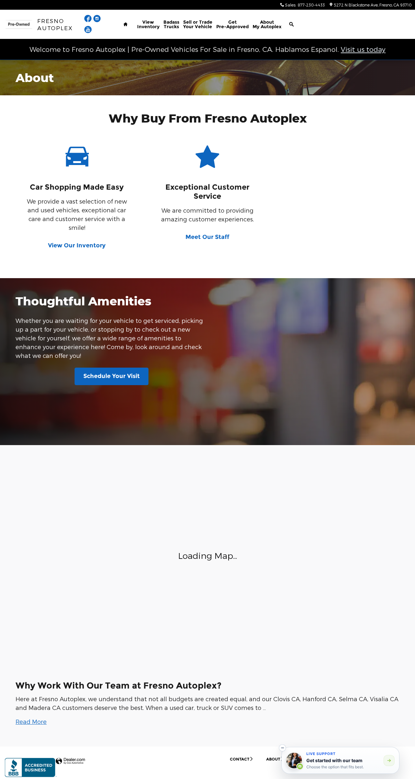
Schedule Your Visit (111, 376)
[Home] (18, 24)
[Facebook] (88, 19)
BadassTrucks (171, 24)
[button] (31, 721)
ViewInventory (148, 24)
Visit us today (363, 49)
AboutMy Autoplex (267, 24)
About (273, 759)
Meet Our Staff (207, 237)
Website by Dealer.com (70, 761)
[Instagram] (97, 19)
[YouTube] (88, 30)
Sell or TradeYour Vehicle (197, 24)
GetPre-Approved (232, 24)
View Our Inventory (77, 245)
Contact (239, 759)
